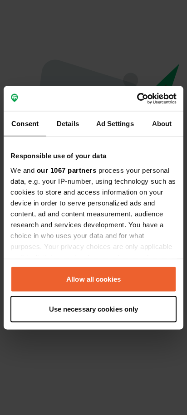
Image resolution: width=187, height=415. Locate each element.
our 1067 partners (67, 170)
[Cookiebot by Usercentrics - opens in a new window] (137, 98)
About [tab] (162, 123)
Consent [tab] (25, 123)
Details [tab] (68, 123)
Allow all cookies (93, 279)
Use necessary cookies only (93, 308)
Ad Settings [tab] (115, 123)
